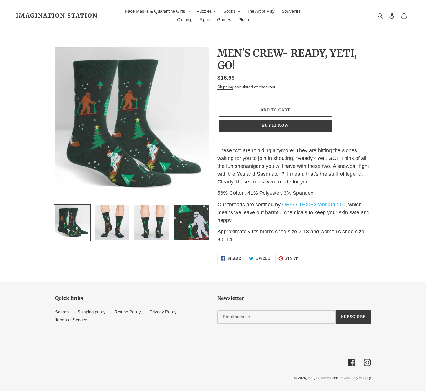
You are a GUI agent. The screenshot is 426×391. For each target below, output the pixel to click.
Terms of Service (71, 319)
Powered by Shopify (355, 378)
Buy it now (275, 125)
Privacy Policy (163, 311)
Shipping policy (91, 311)
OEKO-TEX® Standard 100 (313, 205)
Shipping (225, 87)
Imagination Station (57, 15)
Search (62, 311)
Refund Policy (127, 311)
